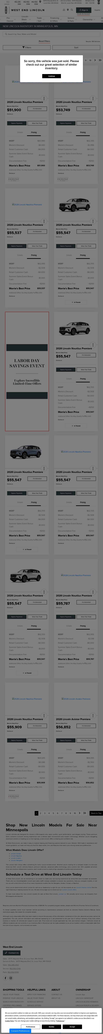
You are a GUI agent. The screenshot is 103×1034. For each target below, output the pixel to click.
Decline (51, 1027)
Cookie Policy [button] (9, 1021)
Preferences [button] (60, 1021)
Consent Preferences (20, 1031)
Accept (72, 1027)
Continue (51, 76)
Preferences (30, 1027)
